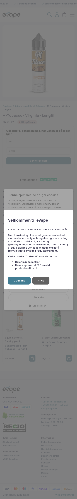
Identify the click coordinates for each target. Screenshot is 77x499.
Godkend (19, 280)
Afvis (41, 280)
